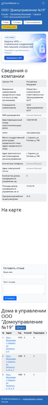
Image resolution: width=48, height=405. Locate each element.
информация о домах (33, 399)
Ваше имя (7, 272)
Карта (21, 327)
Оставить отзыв (10, 27)
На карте (17, 22)
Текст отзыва (9, 282)
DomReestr (11, 3)
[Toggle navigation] (43, 3)
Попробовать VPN (14, 58)
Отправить (10, 298)
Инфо (6, 22)
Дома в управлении (34, 22)
